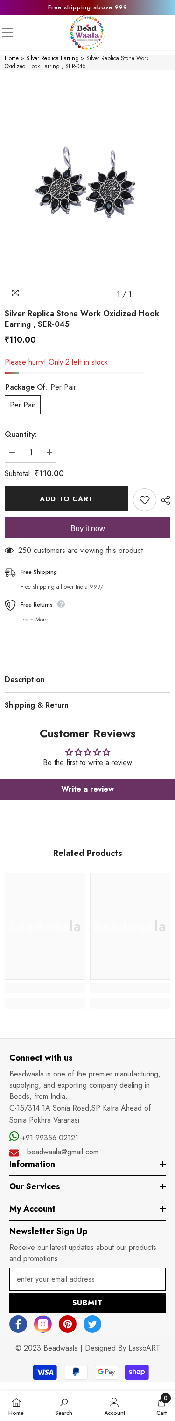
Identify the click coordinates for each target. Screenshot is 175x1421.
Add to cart (66, 499)
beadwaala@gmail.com (62, 1151)
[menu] (7, 32)
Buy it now (87, 528)
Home (12, 58)
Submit (87, 1302)
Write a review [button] (87, 789)
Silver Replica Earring (52, 58)
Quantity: (21, 434)
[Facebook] (18, 1324)
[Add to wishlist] (144, 499)
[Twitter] (92, 1324)
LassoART (144, 1348)
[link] (45, 988)
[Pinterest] (68, 1324)
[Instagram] (43, 1324)
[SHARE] (163, 500)
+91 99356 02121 (48, 1137)
